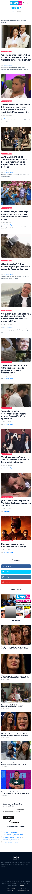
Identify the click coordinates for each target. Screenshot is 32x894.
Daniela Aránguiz (7, 842)
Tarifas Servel (22, 888)
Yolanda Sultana (18, 834)
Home (12, 11)
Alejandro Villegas (8, 172)
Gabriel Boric (14, 832)
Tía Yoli (19, 837)
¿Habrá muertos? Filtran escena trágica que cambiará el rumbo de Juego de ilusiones (15, 266)
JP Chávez (6, 511)
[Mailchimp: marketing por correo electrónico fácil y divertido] (14, 823)
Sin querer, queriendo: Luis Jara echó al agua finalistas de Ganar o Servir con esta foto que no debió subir (16, 317)
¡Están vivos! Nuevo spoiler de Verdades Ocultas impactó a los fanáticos (16, 503)
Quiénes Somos (10, 888)
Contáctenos (9, 890)
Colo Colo (5, 832)
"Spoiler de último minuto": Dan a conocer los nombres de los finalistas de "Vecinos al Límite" (16, 57)
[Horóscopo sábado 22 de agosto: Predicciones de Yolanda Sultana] (16, 692)
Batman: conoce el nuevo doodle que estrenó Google (13, 545)
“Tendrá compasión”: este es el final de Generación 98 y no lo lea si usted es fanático (15, 459)
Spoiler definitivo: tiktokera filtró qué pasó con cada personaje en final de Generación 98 (14, 369)
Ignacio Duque (7, 65)
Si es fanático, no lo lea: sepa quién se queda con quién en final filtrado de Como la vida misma (14, 215)
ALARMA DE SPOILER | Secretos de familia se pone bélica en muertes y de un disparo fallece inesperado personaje (14, 162)
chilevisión (5, 839)
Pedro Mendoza (8, 552)
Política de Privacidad (23, 890)
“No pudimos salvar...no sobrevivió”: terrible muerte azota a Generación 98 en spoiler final (14, 415)
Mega (16, 842)
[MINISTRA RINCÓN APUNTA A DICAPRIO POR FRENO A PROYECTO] (11, 606)
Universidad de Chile (8, 837)
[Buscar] (27, 3)
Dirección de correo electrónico (12, 811)
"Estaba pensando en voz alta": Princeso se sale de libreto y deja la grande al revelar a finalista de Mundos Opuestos (15, 108)
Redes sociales (7, 834)
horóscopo (14, 839)
